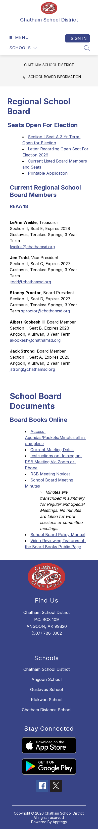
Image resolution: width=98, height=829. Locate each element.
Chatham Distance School (46, 709)
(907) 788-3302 (46, 633)
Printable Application (48, 173)
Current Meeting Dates (52, 449)
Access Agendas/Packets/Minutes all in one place (55, 437)
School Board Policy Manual (57, 534)
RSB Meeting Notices (50, 473)
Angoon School (46, 679)
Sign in (79, 38)
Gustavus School (46, 689)
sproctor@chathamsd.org (45, 310)
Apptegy (60, 822)
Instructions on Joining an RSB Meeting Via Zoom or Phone (53, 461)
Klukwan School (46, 699)
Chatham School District (49, 65)
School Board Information (54, 77)
